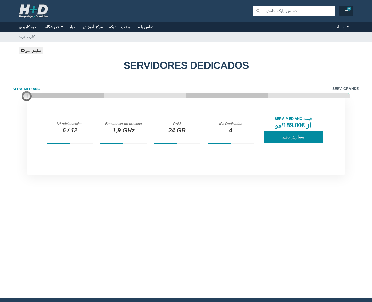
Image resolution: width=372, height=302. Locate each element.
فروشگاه (52, 26)
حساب (340, 26)
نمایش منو (33, 50)
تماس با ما (145, 26)
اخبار (73, 26)
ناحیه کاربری (29, 26)
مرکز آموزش (93, 26)
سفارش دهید (293, 137)
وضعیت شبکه (120, 26)
